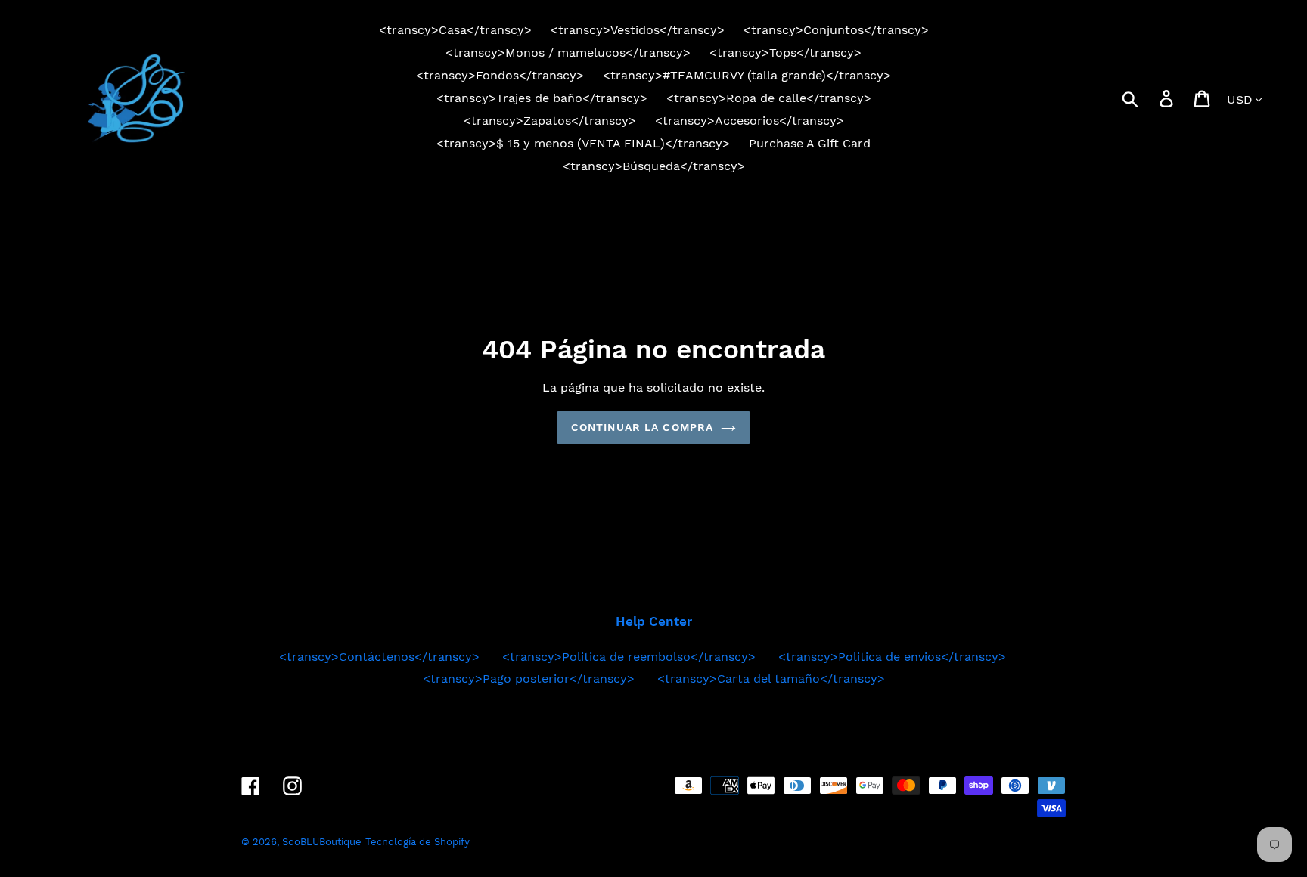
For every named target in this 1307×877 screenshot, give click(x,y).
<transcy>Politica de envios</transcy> (892, 656)
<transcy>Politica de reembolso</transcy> (629, 656)
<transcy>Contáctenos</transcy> (379, 656)
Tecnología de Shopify (417, 842)
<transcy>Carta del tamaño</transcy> (771, 678)
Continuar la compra (642, 427)
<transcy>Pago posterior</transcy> (529, 678)
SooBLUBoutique (322, 842)
